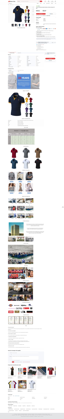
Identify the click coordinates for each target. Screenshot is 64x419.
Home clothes (45, 397)
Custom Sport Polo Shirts (11, 410)
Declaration (39, 416)
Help (44, 3)
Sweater (9, 398)
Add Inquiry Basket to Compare (21, 27)
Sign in (55, 1)
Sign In (37, 49)
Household (45, 398)
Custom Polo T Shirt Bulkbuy (26, 410)
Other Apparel (33, 398)
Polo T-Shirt (21, 4)
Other (20, 399)
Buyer (40, 3)
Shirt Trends (20, 410)
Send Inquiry (50, 58)
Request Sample (48, 15)
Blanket (9, 397)
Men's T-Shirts (17, 4)
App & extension (48, 3)
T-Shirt (15, 4)
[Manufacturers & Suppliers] (11, 1)
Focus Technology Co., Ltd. (27, 416)
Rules (55, 3)
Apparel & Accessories (12, 4)
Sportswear (33, 397)
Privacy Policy (42, 416)
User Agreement (35, 416)
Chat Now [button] (51, 60)
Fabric (8, 399)
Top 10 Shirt (16, 410)
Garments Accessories (22, 397)
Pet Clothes (21, 398)
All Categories (10, 3)
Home (8, 4)
